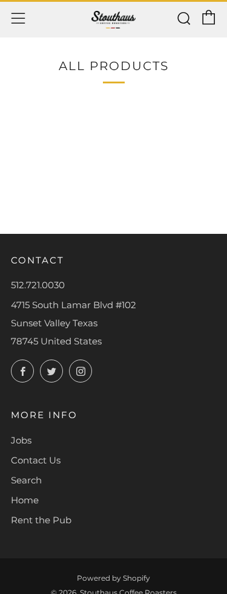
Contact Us (36, 460)
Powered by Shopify (113, 578)
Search (26, 480)
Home (25, 500)
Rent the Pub (41, 520)
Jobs (21, 440)
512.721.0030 (38, 285)
